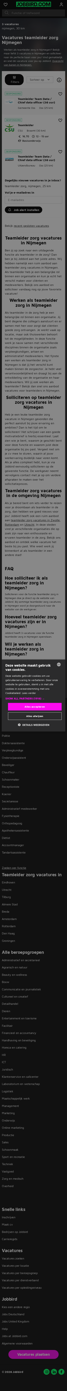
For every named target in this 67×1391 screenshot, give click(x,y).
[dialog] (33, 695)
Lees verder (29, 692)
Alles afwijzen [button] (34, 716)
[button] (33, 698)
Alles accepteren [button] (35, 706)
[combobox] (59, 664)
